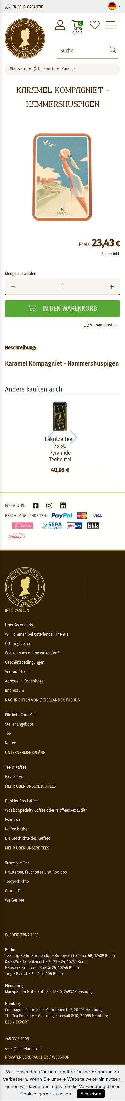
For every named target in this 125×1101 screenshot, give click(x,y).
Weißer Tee (14, 900)
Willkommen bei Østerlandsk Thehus (36, 634)
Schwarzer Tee (17, 863)
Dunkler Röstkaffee (21, 801)
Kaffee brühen (17, 829)
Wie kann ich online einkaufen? (32, 653)
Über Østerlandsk (20, 625)
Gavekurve (14, 777)
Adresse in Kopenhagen (25, 681)
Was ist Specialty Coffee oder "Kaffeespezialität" (46, 810)
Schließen (90, 1093)
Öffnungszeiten (18, 644)
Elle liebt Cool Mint (21, 715)
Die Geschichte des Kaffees (27, 838)
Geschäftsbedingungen (24, 662)
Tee (8, 734)
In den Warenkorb (69, 308)
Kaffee (10, 743)
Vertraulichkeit (17, 672)
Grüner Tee (14, 891)
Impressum (14, 690)
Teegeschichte (17, 882)
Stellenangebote (19, 724)
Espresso (12, 820)
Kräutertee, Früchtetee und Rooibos (36, 872)
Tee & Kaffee (15, 767)
